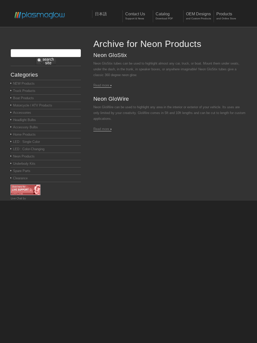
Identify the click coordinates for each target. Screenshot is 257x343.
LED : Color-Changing (28, 149)
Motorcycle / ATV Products (32, 105)
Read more (101, 85)
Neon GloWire (111, 99)
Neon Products (24, 156)
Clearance (20, 178)
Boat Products (23, 98)
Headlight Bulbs (24, 120)
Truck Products (24, 91)
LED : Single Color (26, 142)
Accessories (22, 113)
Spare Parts (21, 171)
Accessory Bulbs (25, 127)
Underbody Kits (24, 163)
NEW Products (24, 83)
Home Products (24, 134)
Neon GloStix (110, 55)
